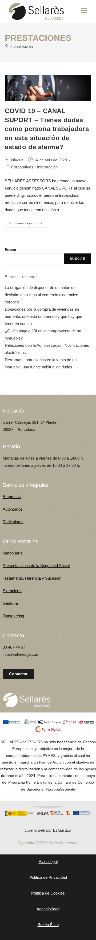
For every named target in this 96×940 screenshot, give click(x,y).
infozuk (17, 159)
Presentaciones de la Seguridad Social (36, 565)
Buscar (10, 250)
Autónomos (13, 509)
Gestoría (10, 603)
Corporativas (22, 167)
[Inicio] (6, 46)
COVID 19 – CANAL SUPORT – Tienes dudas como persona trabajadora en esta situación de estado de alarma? (47, 128)
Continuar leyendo (28, 222)
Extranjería (12, 590)
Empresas (12, 496)
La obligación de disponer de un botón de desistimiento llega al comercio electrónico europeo (41, 294)
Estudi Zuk (62, 830)
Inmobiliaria (12, 553)
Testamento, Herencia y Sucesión (32, 578)
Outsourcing (13, 616)
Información (47, 167)
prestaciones (23, 46)
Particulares (13, 521)
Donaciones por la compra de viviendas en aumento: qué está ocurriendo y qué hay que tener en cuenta (43, 316)
